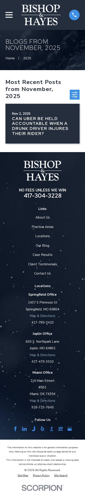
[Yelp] (42, 428)
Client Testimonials (42, 264)
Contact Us (42, 273)
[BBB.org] (51, 428)
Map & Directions (42, 316)
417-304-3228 (42, 195)
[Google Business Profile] (69, 428)
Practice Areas (43, 227)
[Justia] (33, 428)
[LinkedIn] (24, 428)
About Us (43, 217)
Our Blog (42, 245)
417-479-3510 (42, 361)
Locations (42, 236)
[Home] (41, 15)
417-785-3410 (42, 322)
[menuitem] (22, 475)
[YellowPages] (60, 428)
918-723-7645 (42, 407)
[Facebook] (15, 428)
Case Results (43, 255)
